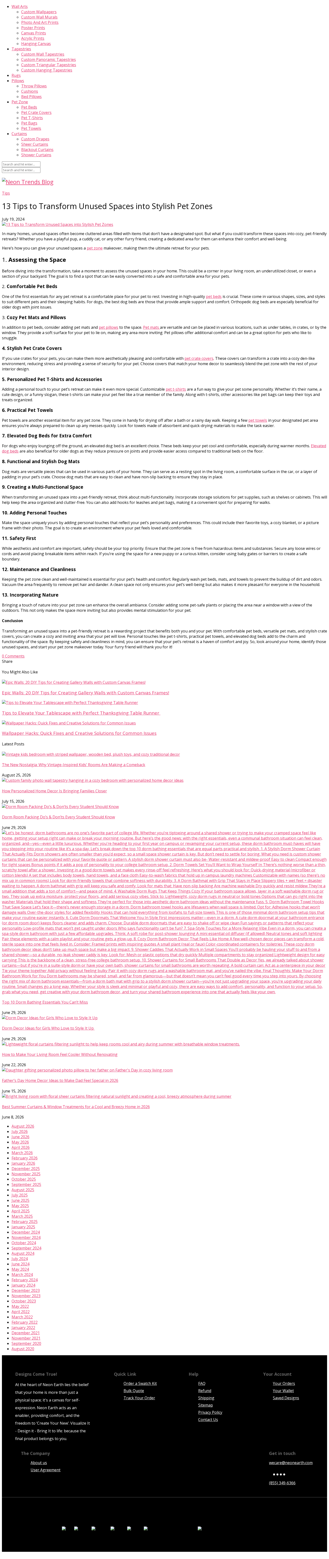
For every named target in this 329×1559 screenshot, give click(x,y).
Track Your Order (139, 1398)
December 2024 (26, 1232)
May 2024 (20, 1269)
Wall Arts (20, 6)
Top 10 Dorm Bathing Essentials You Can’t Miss (45, 1002)
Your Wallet (283, 1390)
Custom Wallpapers (39, 11)
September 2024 (26, 1248)
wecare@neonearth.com (291, 1462)
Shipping (206, 1398)
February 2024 (25, 1280)
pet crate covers (198, 358)
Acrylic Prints (32, 38)
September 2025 (26, 1184)
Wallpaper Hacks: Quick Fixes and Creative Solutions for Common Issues (79, 733)
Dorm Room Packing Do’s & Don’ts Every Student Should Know (58, 817)
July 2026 (20, 1131)
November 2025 (26, 1174)
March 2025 (22, 1216)
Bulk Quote (134, 1390)
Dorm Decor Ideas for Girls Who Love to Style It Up (48, 1028)
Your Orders (284, 1383)
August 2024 (23, 1253)
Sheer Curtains (34, 144)
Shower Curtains (36, 155)
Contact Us (208, 1419)
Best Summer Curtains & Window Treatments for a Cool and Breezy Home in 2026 (76, 1106)
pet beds (214, 296)
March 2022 (22, 1317)
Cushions (29, 91)
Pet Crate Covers (36, 112)
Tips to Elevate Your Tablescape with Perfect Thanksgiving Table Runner (81, 713)
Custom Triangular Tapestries (48, 64)
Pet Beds (29, 107)
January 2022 (23, 1327)
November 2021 (26, 1338)
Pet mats (151, 327)
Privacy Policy (210, 1412)
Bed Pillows (31, 96)
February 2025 (25, 1221)
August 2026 (23, 1126)
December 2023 (26, 1290)
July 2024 (20, 1258)
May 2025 (20, 1205)
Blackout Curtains (37, 149)
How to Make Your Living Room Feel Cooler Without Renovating (60, 1054)
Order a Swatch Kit (140, 1383)
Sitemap (205, 1405)
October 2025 (24, 1179)
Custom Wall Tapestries (42, 54)
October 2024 (24, 1242)
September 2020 (26, 1343)
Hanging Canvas (36, 43)
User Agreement (45, 1470)
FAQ (201, 1383)
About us (39, 1462)
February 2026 (25, 1158)
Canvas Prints (33, 33)
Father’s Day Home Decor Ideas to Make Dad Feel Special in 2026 (60, 1080)
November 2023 (26, 1295)
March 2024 (22, 1274)
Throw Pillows (34, 86)
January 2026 (23, 1163)
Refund (204, 1390)
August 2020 (23, 1348)
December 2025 (26, 1168)
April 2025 (21, 1211)
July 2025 (20, 1195)
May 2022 (20, 1306)
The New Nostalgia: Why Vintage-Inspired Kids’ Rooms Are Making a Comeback (73, 764)
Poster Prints (33, 27)
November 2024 (26, 1237)
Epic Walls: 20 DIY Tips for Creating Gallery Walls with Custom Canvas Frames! (85, 693)
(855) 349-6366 (282, 1483)
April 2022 (21, 1311)
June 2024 (20, 1264)
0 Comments (13, 656)
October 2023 (24, 1301)
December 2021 (26, 1332)
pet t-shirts (176, 389)
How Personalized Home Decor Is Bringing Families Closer (54, 791)
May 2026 (20, 1142)
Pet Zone (20, 102)
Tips (6, 193)
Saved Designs (286, 1398)
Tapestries (21, 49)
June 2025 (20, 1200)
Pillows (18, 80)
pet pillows (108, 327)
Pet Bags (29, 123)
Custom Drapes (35, 139)
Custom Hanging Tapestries (46, 70)
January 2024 (23, 1285)
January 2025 (23, 1227)
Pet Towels (31, 128)
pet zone (95, 248)
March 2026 (22, 1152)
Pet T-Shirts (32, 117)
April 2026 (21, 1147)
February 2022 (25, 1322)
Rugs (16, 75)
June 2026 (20, 1136)
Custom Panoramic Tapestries (48, 59)
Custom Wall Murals (39, 17)
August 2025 (23, 1189)
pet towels (257, 420)
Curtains (19, 133)
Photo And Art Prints (40, 22)
